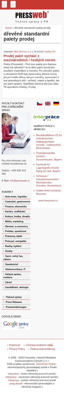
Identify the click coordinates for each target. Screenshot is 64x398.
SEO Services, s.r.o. (23, 51)
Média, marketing (14, 221)
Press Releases (14, 302)
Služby (48, 51)
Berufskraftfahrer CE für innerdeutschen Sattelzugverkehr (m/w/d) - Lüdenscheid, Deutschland (49, 142)
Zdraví (8, 282)
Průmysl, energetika (15, 241)
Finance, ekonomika (15, 206)
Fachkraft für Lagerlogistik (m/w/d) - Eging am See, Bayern (48, 167)
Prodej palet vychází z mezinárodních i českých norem (29, 58)
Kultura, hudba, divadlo (17, 216)
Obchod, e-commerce (16, 226)
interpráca (11, 377)
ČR (53, 51)
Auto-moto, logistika (16, 196)
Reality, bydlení (13, 246)
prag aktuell (16, 383)
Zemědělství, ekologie (16, 287)
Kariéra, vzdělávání (15, 211)
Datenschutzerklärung (42, 348)
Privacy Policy (17, 348)
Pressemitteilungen (16, 307)
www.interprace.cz (48, 200)
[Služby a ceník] (39, 104)
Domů (8, 27)
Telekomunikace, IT (15, 269)
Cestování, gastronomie (17, 201)
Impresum (14, 344)
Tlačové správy (14, 297)
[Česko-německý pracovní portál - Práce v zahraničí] (46, 121)
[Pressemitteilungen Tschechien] (56, 104)
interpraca (13, 380)
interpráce (13, 373)
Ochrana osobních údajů (39, 344)
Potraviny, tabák (13, 236)
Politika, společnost (15, 231)
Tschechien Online (46, 364)
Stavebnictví (11, 264)
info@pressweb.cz (20, 180)
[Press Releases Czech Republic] (48, 104)
